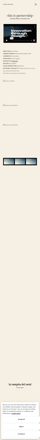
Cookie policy (16, 413)
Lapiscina (15, 61)
